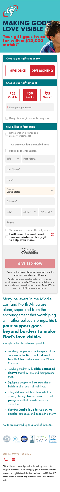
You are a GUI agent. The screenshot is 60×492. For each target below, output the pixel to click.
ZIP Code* (46, 212)
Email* (10, 180)
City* (9, 212)
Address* (12, 201)
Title (9, 158)
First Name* (30, 158)
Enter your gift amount (20, 107)
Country (10, 189)
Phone (10, 222)
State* (27, 212)
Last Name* (13, 169)
